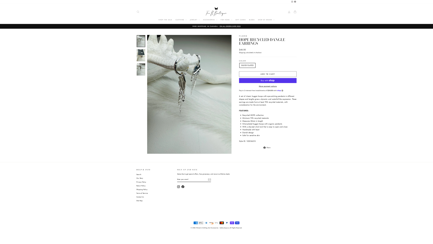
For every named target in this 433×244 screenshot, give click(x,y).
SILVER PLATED (247, 65)
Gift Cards (241, 20)
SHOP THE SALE (165, 20)
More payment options (268, 86)
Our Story (139, 178)
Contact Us (140, 197)
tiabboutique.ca (224, 228)
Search (138, 174)
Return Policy (140, 186)
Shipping (242, 52)
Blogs (252, 20)
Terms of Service (142, 193)
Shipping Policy (141, 189)
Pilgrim (243, 36)
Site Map (139, 200)
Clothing (180, 20)
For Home (225, 20)
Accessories (209, 20)
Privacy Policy (141, 182)
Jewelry (194, 20)
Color (242, 61)
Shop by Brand (265, 20)
